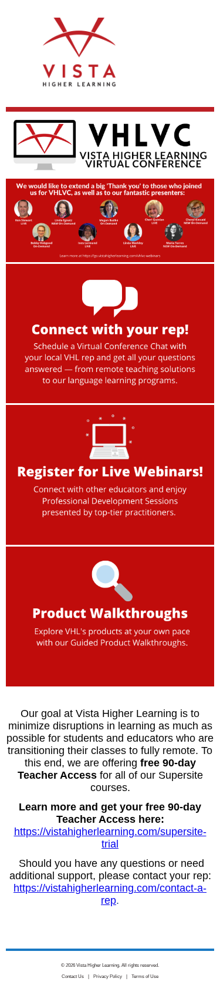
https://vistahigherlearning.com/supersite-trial (110, 838)
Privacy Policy (107, 976)
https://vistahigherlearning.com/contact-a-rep (110, 894)
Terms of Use (144, 976)
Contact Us (73, 976)
